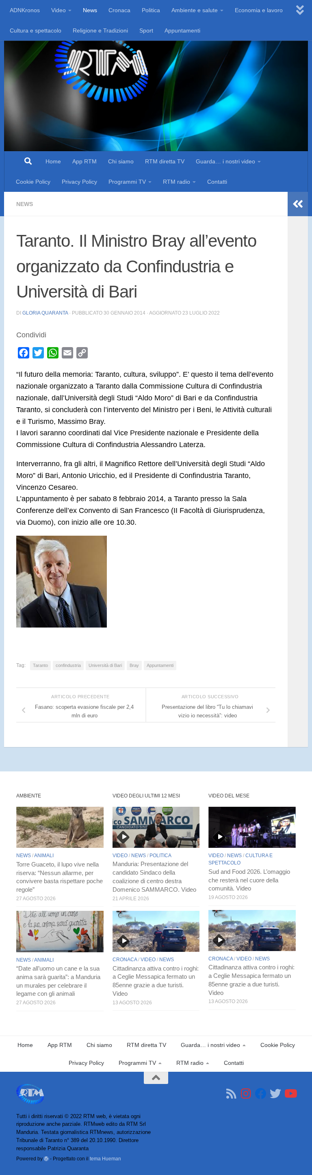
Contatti (217, 181)
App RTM (84, 161)
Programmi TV (127, 181)
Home (53, 161)
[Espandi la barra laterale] (298, 204)
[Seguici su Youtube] (290, 1093)
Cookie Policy (33, 181)
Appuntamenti (182, 30)
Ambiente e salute (194, 10)
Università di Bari (105, 665)
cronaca (125, 959)
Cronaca (119, 10)
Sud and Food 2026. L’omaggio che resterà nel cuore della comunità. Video (249, 880)
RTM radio (176, 181)
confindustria (68, 665)
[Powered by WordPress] (46, 1158)
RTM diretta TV (164, 161)
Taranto (40, 665)
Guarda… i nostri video (225, 161)
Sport (146, 30)
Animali (44, 855)
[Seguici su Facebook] (260, 1093)
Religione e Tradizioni (100, 30)
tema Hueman (105, 1158)
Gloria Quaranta (45, 313)
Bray (134, 665)
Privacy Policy (79, 181)
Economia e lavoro (259, 10)
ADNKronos (25, 10)
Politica (151, 10)
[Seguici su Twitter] (275, 1093)
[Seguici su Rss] (231, 1093)
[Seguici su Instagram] (246, 1093)
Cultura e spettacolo (35, 30)
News (90, 10)
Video (58, 10)
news (24, 204)
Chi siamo (121, 161)
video (120, 855)
